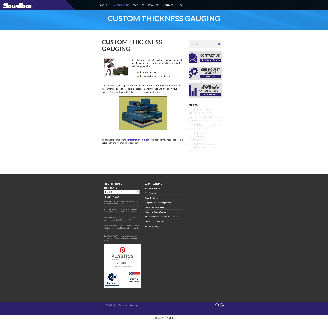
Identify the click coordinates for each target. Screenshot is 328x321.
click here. (157, 92)
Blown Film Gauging (152, 188)
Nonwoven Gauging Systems (155, 212)
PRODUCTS (138, 5)
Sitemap (134, 305)
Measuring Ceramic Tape (154, 207)
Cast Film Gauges (151, 198)
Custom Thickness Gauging (155, 221)
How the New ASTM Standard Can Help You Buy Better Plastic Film (121, 210)
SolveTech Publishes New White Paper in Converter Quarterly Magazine (204, 147)
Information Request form (141, 139)
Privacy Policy (152, 226)
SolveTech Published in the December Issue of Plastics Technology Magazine (202, 136)
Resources (153, 5)
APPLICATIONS (121, 5)
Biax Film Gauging (151, 193)
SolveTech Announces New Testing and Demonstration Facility (120, 218)
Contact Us (169, 5)
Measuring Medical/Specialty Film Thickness (161, 217)
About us (105, 5)
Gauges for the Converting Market (158, 203)
